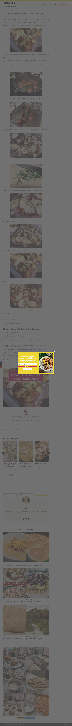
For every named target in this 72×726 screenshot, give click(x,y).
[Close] (54, 351)
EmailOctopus (30, 369)
